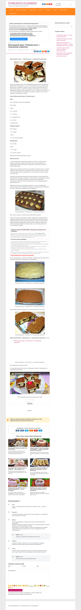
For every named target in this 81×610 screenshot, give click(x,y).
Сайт (37, 566)
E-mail (24, 566)
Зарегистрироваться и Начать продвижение (22, 255)
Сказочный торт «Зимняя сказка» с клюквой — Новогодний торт (17, 468)
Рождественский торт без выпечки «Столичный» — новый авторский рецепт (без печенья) (39, 449)
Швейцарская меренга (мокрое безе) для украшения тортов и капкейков (38, 489)
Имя (9, 566)
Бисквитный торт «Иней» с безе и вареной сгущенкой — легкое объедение (17, 489)
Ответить (15, 509)
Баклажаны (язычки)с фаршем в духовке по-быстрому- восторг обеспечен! (39, 469)
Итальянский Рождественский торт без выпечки (17, 448)
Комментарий (11, 570)
